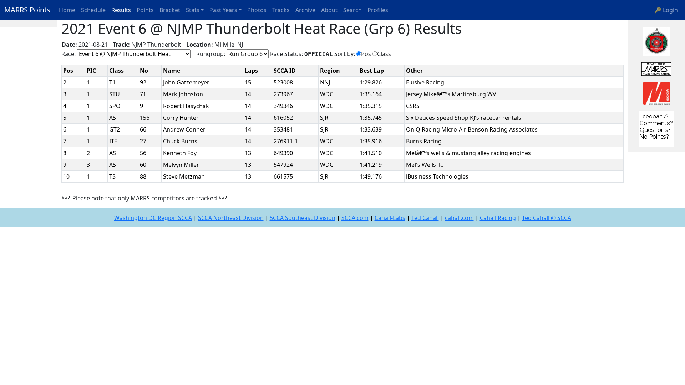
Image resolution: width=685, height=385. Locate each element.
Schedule (93, 10)
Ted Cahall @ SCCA (546, 218)
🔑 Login (666, 10)
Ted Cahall (425, 218)
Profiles (377, 10)
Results (121, 10)
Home (67, 10)
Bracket (169, 10)
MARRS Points (27, 10)
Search (352, 10)
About (329, 10)
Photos (257, 10)
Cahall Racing (498, 218)
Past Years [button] (223, 10)
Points (145, 10)
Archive (305, 10)
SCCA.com (355, 218)
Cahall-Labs (390, 218)
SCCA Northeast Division (231, 218)
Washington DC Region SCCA (153, 218)
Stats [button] (192, 10)
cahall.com (459, 218)
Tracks (281, 10)
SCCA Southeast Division (302, 218)
